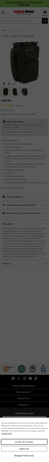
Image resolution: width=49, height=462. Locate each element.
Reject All (24, 449)
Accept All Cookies (24, 442)
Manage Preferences (24, 455)
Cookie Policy (6, 433)
